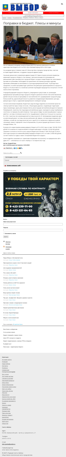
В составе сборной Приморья (10, 313)
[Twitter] (16, 147)
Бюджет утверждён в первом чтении (12, 335)
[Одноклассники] (18, 147)
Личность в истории (13, 305)
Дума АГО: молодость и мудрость (12, 338)
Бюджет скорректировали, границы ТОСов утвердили (17, 341)
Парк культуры (12, 295)
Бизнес (10, 270)
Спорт (10, 300)
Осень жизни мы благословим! (11, 288)
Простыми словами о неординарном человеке (15, 303)
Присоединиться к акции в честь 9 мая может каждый (17, 263)
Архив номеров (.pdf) (14, 165)
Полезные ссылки (8, 248)
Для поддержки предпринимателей (12, 268)
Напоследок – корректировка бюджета (13, 347)
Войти (6, 237)
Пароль (5, 227)
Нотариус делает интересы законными (13, 278)
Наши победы (6, 364)
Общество (11, 265)
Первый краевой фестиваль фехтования (13, 308)
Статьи (9, 17)
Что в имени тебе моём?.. (10, 273)
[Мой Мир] (20, 147)
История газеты (7, 359)
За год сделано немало (9, 332)
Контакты (5, 366)
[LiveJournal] (22, 147)
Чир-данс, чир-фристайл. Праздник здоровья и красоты (17, 298)
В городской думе (17, 17)
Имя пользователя (9, 222)
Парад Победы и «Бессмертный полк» (13, 258)
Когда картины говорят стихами (11, 293)
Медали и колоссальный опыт (11, 317)
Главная (4, 17)
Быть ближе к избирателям (10, 329)
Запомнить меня (10, 233)
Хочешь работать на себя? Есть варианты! (14, 283)
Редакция (5, 361)
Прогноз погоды (8, 243)
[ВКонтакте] (14, 147)
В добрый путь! (7, 344)
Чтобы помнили (16, 260)
